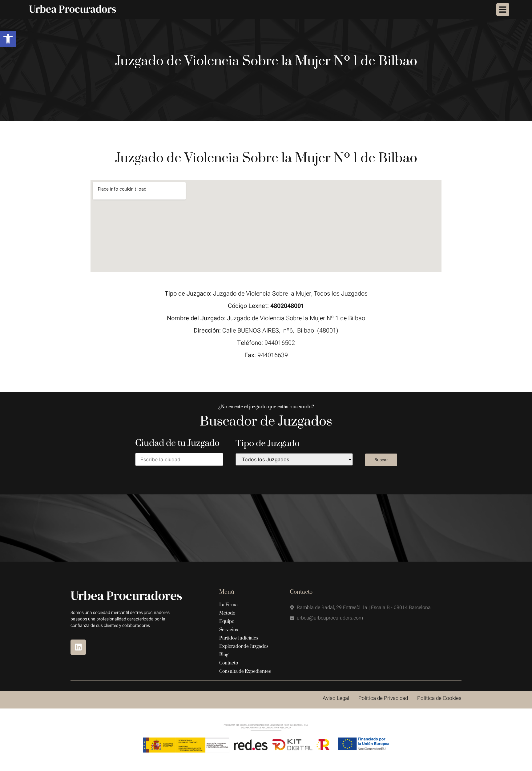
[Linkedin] (78, 647)
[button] (8, 39)
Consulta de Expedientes (245, 671)
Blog (223, 655)
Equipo (226, 621)
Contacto (228, 663)
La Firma (228, 605)
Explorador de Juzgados (243, 646)
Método (227, 613)
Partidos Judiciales (238, 638)
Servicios (228, 630)
